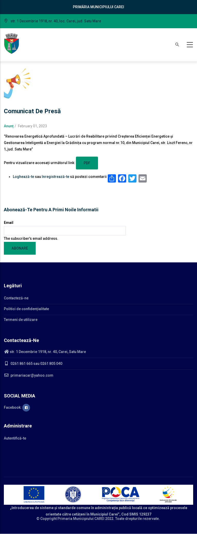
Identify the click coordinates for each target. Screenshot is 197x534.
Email (8, 223)
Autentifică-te (15, 438)
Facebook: (13, 407)
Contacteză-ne (16, 298)
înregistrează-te (55, 177)
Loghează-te (23, 177)
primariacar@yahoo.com (31, 375)
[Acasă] (11, 43)
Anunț (9, 126)
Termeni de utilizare (20, 320)
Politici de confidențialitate (26, 309)
